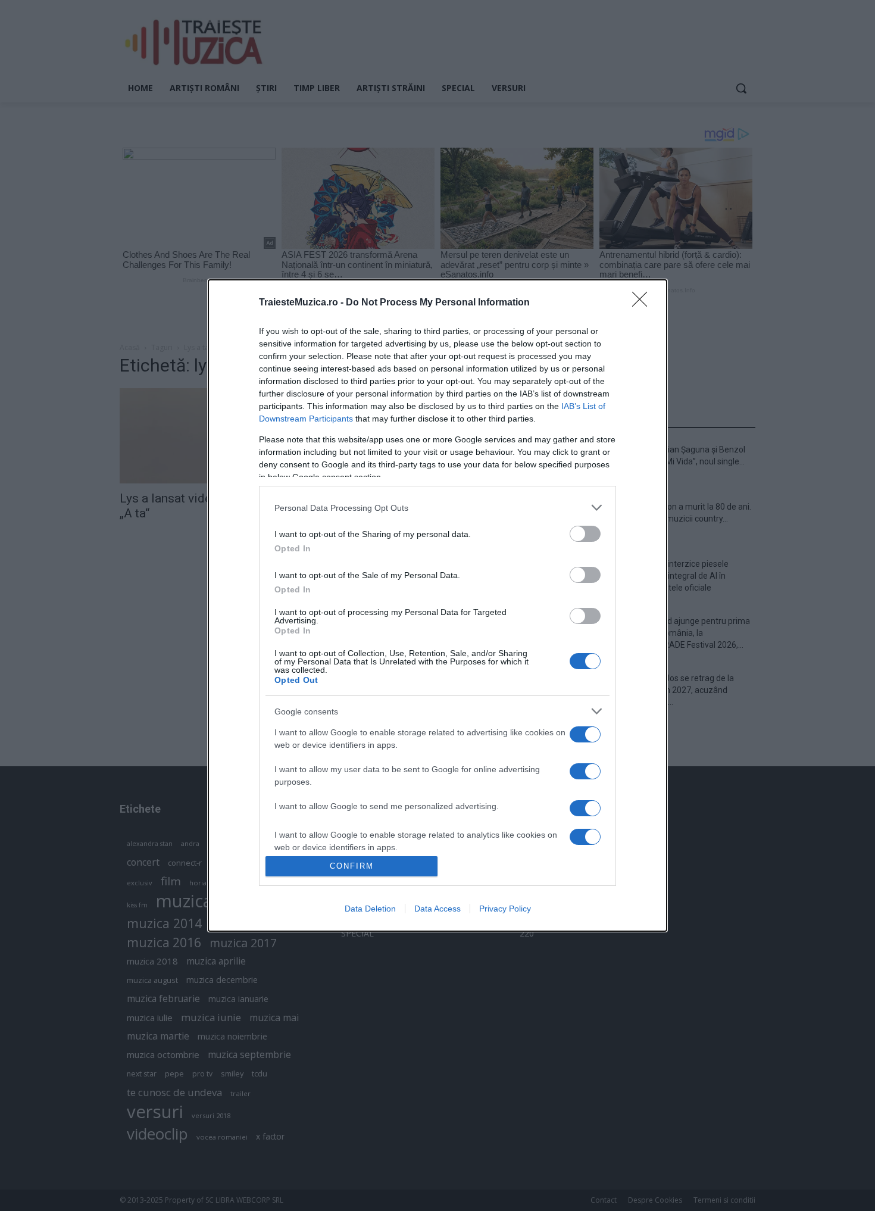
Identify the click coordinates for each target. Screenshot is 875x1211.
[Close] (643, 303)
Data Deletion (370, 908)
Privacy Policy (505, 908)
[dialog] (437, 605)
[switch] (585, 534)
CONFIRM (352, 866)
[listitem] (437, 507)
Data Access (437, 908)
